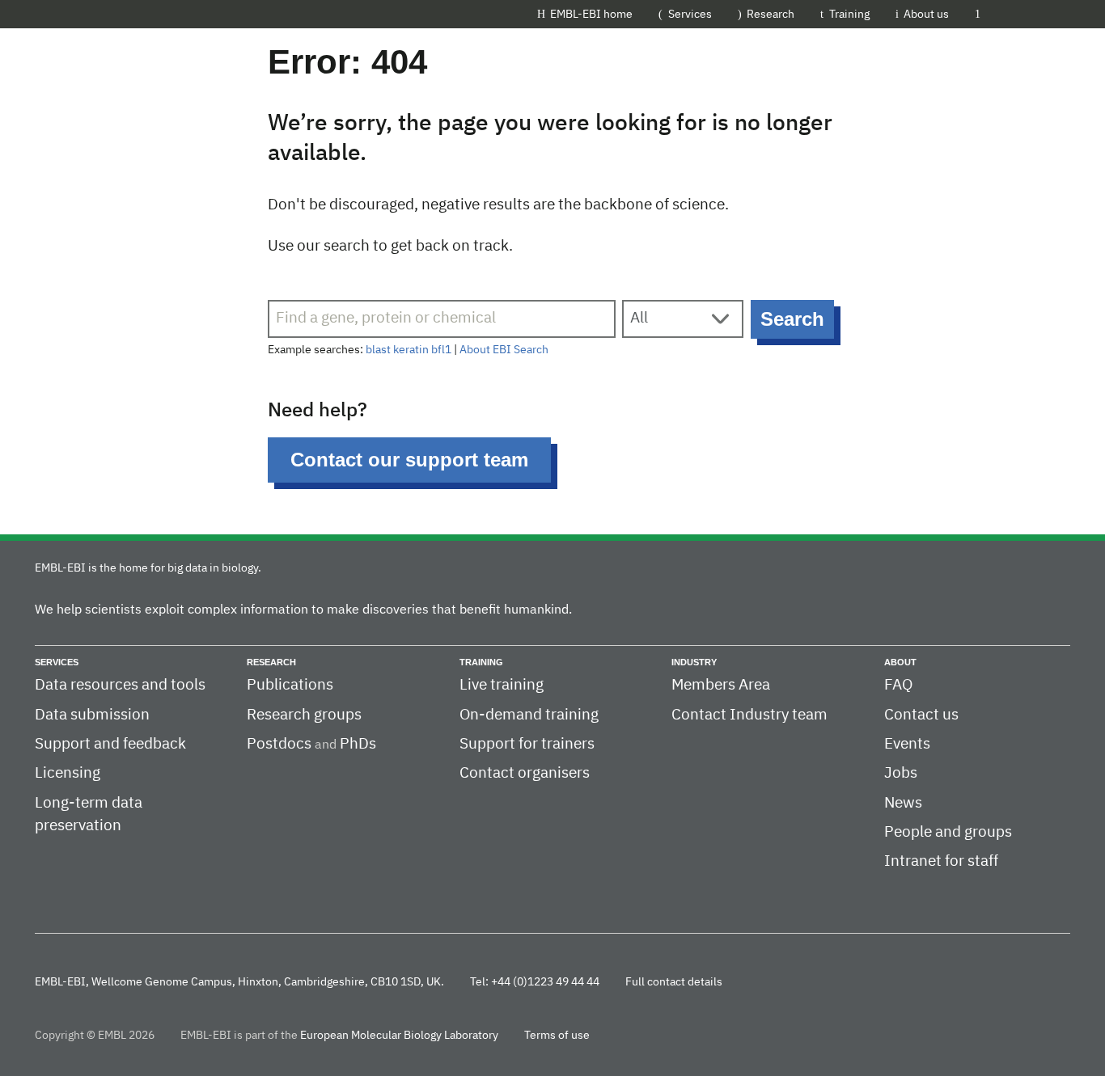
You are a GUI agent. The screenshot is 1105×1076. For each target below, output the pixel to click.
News (903, 803)
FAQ (898, 685)
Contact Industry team (749, 715)
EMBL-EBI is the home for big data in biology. (148, 568)
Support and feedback (110, 744)
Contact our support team (409, 459)
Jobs (900, 773)
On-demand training (529, 715)
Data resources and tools (120, 685)
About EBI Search (503, 350)
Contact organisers (524, 773)
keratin (411, 350)
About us (926, 14)
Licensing (67, 773)
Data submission (92, 715)
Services (690, 14)
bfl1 (441, 350)
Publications (290, 685)
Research (770, 14)
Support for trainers (527, 744)
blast (378, 350)
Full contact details (673, 982)
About (900, 662)
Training (849, 14)
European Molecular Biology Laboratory (399, 1035)
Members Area (720, 685)
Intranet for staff (941, 861)
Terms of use (557, 1035)
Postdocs (279, 744)
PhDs (358, 744)
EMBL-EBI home (591, 14)
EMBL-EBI (1031, 13)
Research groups (304, 715)
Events (907, 744)
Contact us (921, 715)
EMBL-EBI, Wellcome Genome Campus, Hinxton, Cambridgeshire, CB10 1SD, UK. (239, 982)
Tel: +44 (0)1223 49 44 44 (534, 982)
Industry (694, 662)
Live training (501, 685)
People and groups (948, 832)
